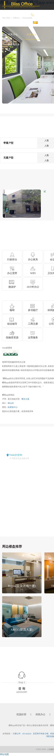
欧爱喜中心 (13, 407)
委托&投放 (14, 44)
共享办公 (32, 34)
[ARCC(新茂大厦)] (22, 616)
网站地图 (4, 754)
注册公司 (16, 734)
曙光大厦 (25, 399)
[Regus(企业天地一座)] (22, 573)
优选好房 (28, 24)
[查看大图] (45, 191)
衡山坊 (11, 403)
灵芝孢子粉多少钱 (40, 734)
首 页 (11, 24)
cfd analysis (26, 734)
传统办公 (13, 34)
